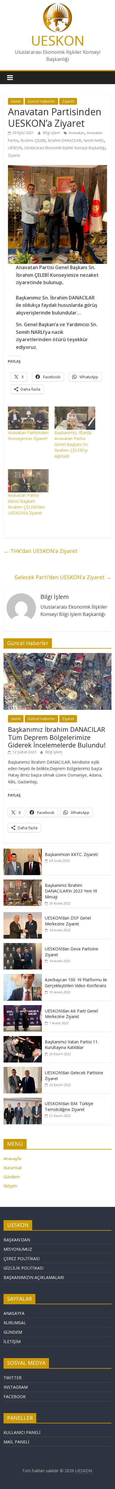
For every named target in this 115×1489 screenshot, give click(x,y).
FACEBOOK (15, 1396)
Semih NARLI (93, 140)
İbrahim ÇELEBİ (33, 140)
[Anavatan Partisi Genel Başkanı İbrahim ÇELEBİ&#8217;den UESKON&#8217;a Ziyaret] (28, 480)
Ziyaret (68, 101)
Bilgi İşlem (52, 132)
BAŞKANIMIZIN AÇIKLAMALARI (34, 1277)
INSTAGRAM (16, 1387)
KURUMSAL (15, 1322)
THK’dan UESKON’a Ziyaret (41, 550)
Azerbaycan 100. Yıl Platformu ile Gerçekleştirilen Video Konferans (76, 982)
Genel (16, 101)
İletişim (10, 1186)
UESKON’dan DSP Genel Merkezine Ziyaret (68, 921)
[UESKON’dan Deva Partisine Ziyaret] (23, 946)
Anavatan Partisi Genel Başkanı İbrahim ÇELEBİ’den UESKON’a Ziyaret (26, 504)
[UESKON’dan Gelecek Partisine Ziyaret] (23, 1070)
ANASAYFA (14, 1313)
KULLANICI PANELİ (22, 1432)
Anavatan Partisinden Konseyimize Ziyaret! (28, 435)
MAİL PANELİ (16, 1442)
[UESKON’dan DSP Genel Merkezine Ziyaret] (23, 915)
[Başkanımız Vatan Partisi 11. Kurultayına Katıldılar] (23, 1039)
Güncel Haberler (41, 101)
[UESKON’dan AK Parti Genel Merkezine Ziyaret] (23, 1008)
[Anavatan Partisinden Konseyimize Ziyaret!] (28, 418)
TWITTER (13, 1377)
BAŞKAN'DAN (17, 1240)
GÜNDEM (13, 1332)
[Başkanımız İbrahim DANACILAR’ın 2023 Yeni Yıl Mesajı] (23, 882)
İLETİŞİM (12, 1341)
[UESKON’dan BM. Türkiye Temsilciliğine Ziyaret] (23, 1101)
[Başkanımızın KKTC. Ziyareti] (23, 852)
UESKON (57, 40)
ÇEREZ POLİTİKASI (22, 1258)
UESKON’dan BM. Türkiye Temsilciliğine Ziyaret (69, 1106)
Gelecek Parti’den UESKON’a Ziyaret (62, 577)
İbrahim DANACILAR (64, 140)
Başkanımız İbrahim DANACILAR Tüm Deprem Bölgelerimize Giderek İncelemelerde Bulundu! (57, 737)
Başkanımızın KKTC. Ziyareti (71, 854)
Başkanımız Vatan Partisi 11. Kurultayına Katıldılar (71, 1044)
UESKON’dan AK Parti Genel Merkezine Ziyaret (71, 1014)
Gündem (12, 1177)
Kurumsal (13, 1167)
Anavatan (76, 132)
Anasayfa (12, 1158)
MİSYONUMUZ (18, 1249)
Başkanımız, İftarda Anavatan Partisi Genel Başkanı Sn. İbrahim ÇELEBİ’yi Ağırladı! (73, 444)
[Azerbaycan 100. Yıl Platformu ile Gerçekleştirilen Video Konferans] (23, 977)
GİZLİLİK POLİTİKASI (23, 1268)
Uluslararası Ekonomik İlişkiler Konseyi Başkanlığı (64, 147)
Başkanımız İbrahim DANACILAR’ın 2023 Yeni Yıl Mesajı (71, 891)
